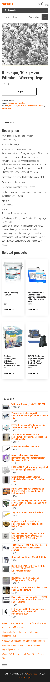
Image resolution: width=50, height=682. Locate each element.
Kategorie (12, 10)
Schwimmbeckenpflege (17, 103)
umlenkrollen (6, 108)
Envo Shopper (25, 677)
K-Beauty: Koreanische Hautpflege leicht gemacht (23, 640)
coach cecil (13, 106)
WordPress (32, 673)
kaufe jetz (19, 92)
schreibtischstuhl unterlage (34, 106)
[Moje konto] (38, 4)
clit (7, 106)
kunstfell (21, 106)
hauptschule (7, 3)
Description (9, 122)
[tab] (25, 122)
